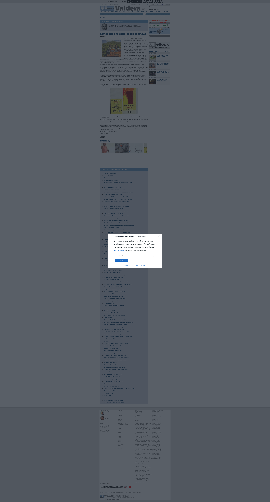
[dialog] (135, 251)
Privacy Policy (143, 265)
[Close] (159, 236)
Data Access (135, 265)
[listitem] (135, 256)
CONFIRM (121, 260)
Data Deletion (127, 265)
